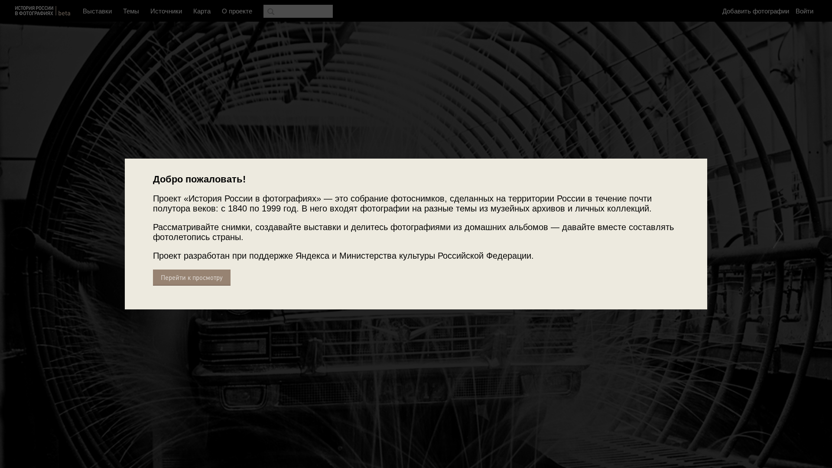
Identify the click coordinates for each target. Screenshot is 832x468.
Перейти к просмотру (192, 277)
